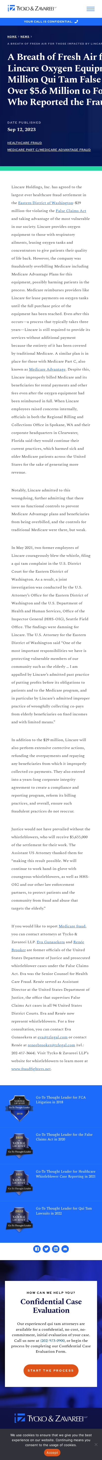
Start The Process (51, 1371)
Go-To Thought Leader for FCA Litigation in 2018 (61, 1100)
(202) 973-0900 (52, 1341)
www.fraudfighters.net (31, 1069)
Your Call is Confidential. (48, 21)
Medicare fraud (72, 926)
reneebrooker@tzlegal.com (51, 1045)
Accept (52, 1453)
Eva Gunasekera (51, 942)
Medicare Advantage (47, 369)
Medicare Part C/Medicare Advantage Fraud (49, 150)
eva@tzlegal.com (53, 1037)
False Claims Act (71, 211)
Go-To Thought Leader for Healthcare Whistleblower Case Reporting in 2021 (66, 1174)
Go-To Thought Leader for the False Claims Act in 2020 (64, 1137)
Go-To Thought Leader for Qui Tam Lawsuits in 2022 (64, 1211)
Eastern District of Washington (45, 203)
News (25, 36)
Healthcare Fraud (24, 143)
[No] (95, 1444)
